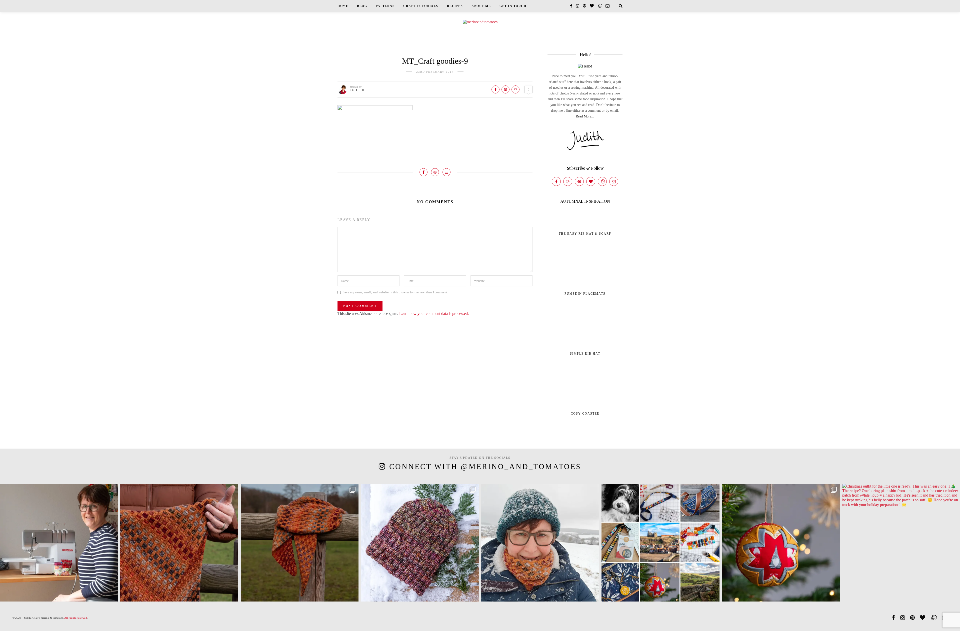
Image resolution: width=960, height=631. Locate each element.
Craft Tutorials (420, 6)
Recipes (455, 6)
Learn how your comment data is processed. (434, 313)
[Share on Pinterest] (506, 89)
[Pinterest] (579, 181)
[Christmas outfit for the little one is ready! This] (901, 543)
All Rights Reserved (75, 617)
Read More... (585, 116)
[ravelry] (599, 6)
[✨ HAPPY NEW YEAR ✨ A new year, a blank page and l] (540, 543)
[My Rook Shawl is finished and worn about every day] (299, 543)
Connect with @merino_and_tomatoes (485, 466)
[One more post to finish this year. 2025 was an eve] (660, 543)
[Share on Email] (516, 89)
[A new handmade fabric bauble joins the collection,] (781, 543)
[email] (608, 6)
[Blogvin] (590, 181)
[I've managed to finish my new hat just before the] (420, 543)
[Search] (620, 6)
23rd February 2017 (435, 71)
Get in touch (513, 6)
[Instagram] (567, 181)
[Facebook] (556, 181)
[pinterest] (584, 6)
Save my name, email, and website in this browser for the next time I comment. (395, 292)
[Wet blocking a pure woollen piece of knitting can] (179, 543)
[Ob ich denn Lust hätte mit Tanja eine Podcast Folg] (59, 543)
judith (357, 90)
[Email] (613, 181)
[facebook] (571, 6)
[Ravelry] (602, 181)
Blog (362, 6)
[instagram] (577, 6)
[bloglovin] (592, 6)
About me (481, 6)
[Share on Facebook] (496, 89)
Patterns (385, 6)
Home (343, 6)
